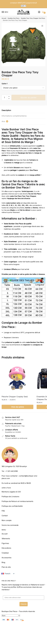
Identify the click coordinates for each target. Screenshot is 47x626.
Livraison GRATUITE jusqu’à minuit (23, 3)
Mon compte (6, 520)
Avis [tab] (4, 121)
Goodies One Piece (13, 18)
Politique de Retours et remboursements (17, 501)
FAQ (3, 511)
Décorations (6, 548)
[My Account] (39, 12)
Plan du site (6, 567)
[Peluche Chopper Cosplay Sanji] (17, 378)
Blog (3, 562)
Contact (5, 516)
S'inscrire (24, 604)
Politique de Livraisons (10, 496)
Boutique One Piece (9, 611)
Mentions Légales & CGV (11, 492)
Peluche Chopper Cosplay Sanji (15, 396)
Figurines (5, 543)
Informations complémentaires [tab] (14, 116)
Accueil (4, 18)
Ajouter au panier (28, 97)
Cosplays (5, 553)
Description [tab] (6, 110)
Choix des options (17, 407)
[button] (42, 25)
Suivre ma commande (10, 525)
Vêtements (6, 539)
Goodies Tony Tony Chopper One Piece (33, 18)
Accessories (6, 558)
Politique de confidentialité (12, 506)
